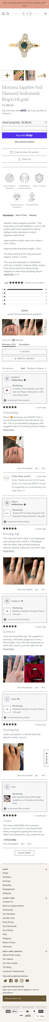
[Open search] (7, 13)
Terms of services (28, 1008)
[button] (24, 289)
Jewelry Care (9, 918)
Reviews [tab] (9, 345)
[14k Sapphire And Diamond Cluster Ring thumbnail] (7, 75)
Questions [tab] (24, 345)
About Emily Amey (11, 955)
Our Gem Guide (10, 963)
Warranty (7, 946)
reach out (8, 274)
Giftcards (7, 893)
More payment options (24, 141)
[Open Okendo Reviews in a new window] (12, 340)
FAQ (5, 934)
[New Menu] (3, 13)
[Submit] (45, 998)
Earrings (6, 881)
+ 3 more (37, 679)
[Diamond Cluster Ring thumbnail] (42, 75)
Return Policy (21, 215)
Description (8, 215)
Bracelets (7, 885)
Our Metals (8, 930)
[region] (24, 327)
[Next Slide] (45, 327)
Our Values (8, 959)
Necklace (7, 877)
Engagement (9, 889)
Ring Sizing (8, 922)
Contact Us (8, 901)
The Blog (7, 967)
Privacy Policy (41, 1008)
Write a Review (30, 359)
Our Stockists (9, 914)
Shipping (32, 215)
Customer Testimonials (13, 971)
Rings (5, 873)
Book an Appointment (13, 905)
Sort (23, 368)
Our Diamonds (9, 926)
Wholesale (8, 910)
